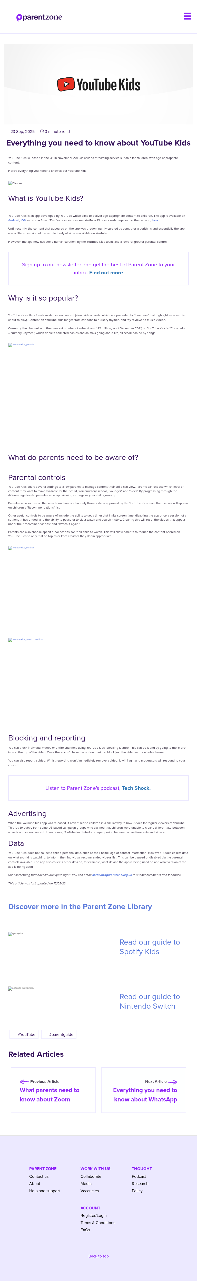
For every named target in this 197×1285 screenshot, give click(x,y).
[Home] (31, 14)
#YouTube (26, 1034)
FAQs (85, 1230)
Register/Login (94, 1215)
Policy (137, 1190)
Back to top (98, 1256)
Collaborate (91, 1176)
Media (86, 1183)
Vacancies (90, 1190)
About (34, 1183)
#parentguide (61, 1034)
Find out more (106, 272)
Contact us (38, 1176)
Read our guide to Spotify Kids (150, 946)
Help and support (44, 1190)
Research (140, 1183)
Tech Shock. (136, 788)
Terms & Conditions (98, 1222)
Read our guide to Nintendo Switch (150, 1001)
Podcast (139, 1176)
